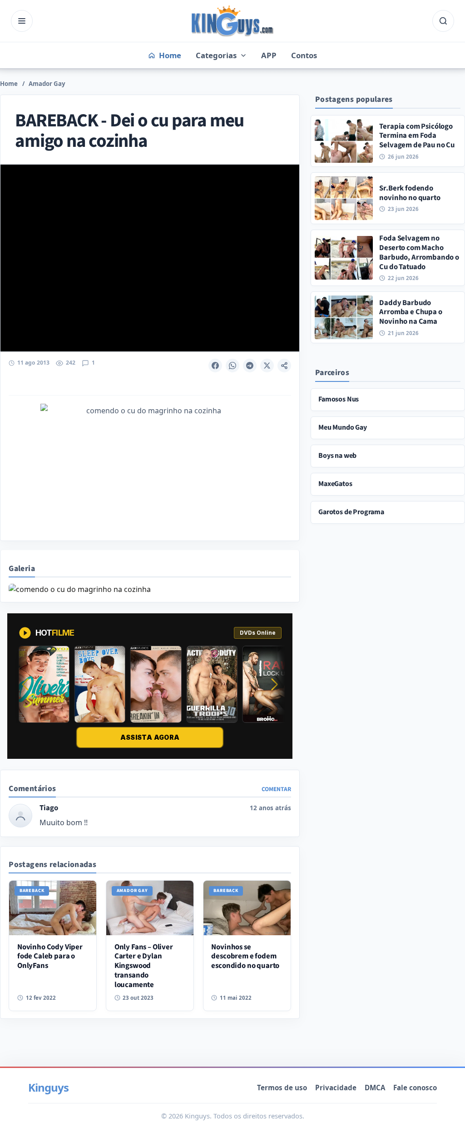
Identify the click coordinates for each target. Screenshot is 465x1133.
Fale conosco (415, 1087)
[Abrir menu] (22, 21)
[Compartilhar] (284, 365)
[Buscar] (443, 21)
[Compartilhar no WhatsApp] (232, 365)
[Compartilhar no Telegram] (250, 365)
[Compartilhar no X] (267, 365)
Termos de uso (282, 1087)
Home (9, 84)
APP (269, 55)
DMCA (375, 1087)
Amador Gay (47, 84)
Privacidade (335, 1087)
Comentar (276, 789)
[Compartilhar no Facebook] (215, 365)
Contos (304, 55)
